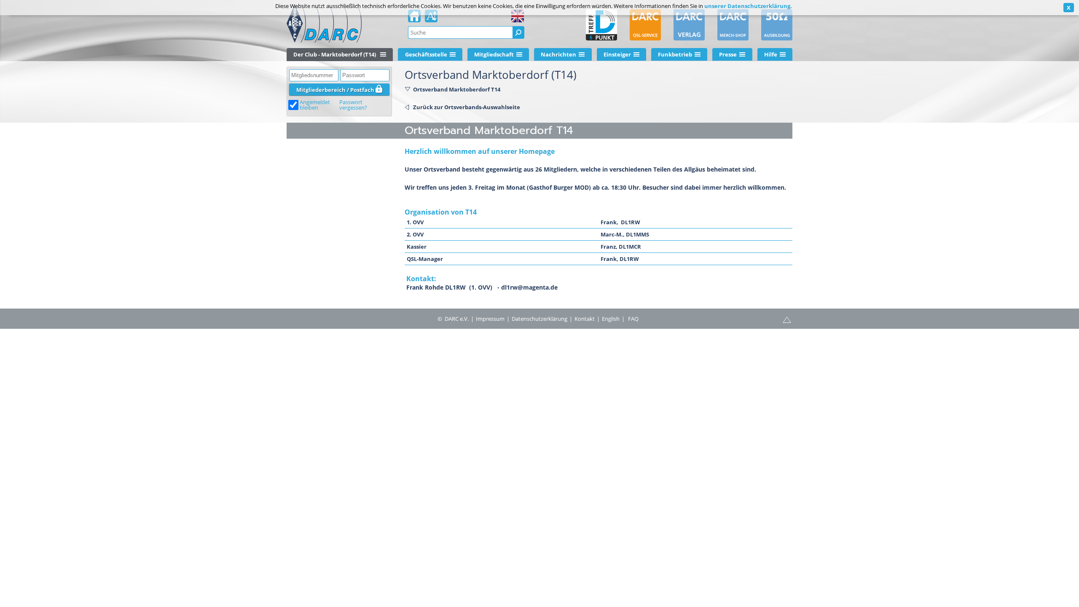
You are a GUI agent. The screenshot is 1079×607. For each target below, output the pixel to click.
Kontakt (584, 318)
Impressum (490, 318)
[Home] (414, 18)
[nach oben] (787, 319)
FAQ (633, 318)
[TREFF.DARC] (601, 24)
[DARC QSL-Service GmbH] (645, 24)
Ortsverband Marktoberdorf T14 (456, 89)
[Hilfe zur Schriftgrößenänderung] (431, 18)
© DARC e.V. (453, 318)
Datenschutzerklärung (539, 318)
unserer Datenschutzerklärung (747, 6)
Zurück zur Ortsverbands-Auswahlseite (466, 107)
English (611, 318)
